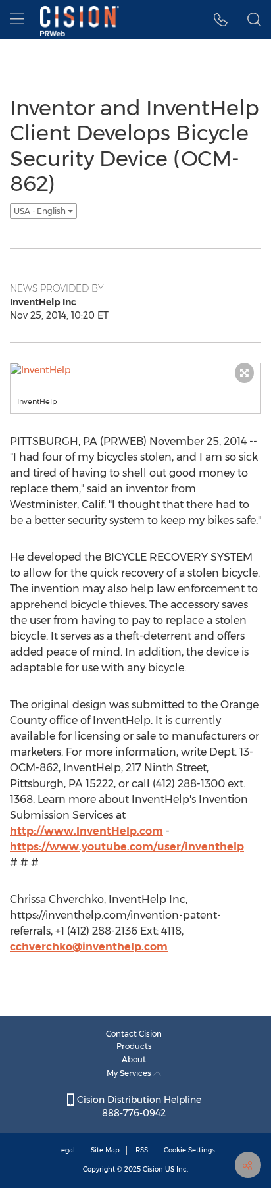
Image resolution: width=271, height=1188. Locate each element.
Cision (153, 1169)
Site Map (105, 1150)
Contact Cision (134, 1034)
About (134, 1059)
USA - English (41, 211)
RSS (142, 1150)
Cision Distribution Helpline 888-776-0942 (137, 1106)
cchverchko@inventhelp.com (89, 947)
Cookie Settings (189, 1150)
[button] (220, 19)
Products (134, 1046)
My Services (130, 1073)
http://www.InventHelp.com (86, 831)
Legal (66, 1150)
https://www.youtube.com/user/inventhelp (127, 846)
